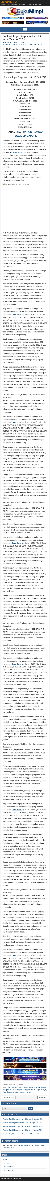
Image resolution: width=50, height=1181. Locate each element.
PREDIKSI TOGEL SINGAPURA (30, 45)
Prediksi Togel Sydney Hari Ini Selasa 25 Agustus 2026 (22, 1123)
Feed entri (6, 1163)
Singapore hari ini (29, 1090)
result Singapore (19, 152)
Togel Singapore (8, 1092)
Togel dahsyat (41, 1090)
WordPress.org (8, 1170)
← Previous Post (8, 1098)
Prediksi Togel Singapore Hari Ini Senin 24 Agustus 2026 (22, 1130)
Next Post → (43, 1098)
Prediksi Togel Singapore (26, 1087)
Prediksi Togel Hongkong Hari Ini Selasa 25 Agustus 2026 (23, 1119)
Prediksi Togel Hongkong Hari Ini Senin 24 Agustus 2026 (22, 1126)
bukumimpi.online (8, 1)
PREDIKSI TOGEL (11, 45)
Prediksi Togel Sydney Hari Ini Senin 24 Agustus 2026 (22, 1134)
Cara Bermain (18, 314)
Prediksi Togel (12, 1087)
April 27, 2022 (19, 42)
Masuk (5, 1159)
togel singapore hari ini (23, 1092)
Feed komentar (8, 1167)
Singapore (18, 1090)
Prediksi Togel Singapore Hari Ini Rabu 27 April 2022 (22, 38)
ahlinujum (7, 42)
